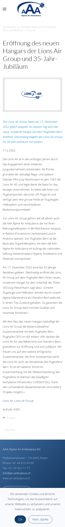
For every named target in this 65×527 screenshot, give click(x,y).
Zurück (10, 429)
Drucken (10, 418)
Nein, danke (40, 519)
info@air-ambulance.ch (17, 473)
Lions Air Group (24, 400)
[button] (4, 9)
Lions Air (30, 30)
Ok (20, 519)
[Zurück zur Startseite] (32, 9)
